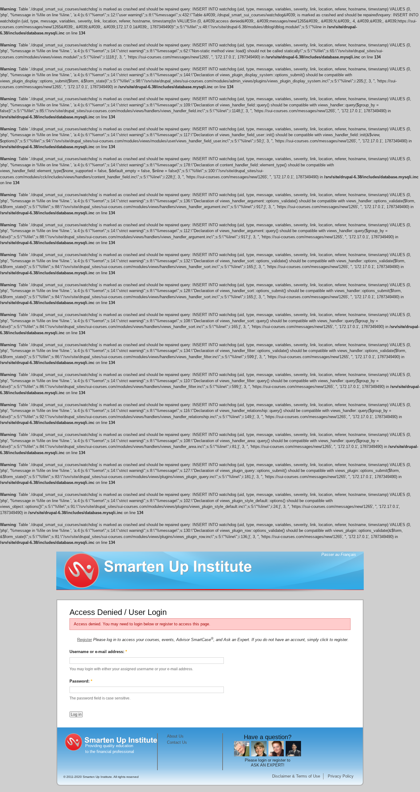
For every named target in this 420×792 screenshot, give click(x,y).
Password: (80, 681)
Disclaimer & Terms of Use (296, 776)
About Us (175, 736)
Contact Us (177, 742)
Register (84, 639)
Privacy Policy (341, 776)
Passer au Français (338, 554)
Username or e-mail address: (98, 651)
